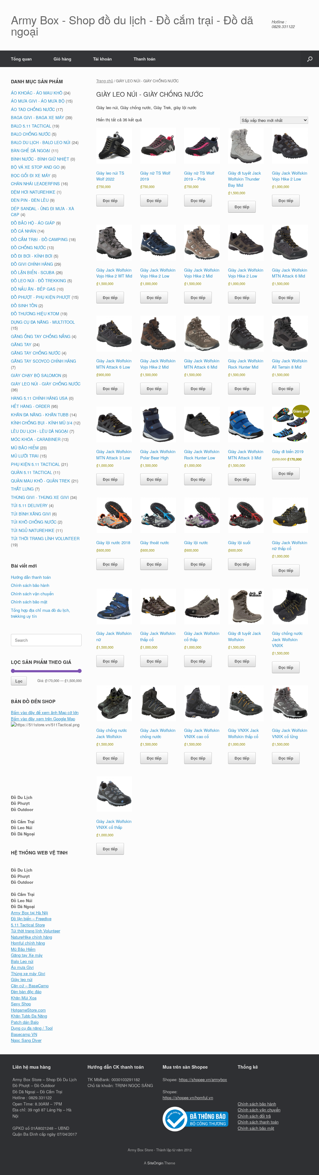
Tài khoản (102, 59)
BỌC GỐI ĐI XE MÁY (30, 175)
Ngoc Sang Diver (26, 1040)
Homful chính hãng (28, 943)
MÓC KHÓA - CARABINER (35, 439)
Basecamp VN (24, 1034)
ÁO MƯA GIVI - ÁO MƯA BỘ (37, 101)
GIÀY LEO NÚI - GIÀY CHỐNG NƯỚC (45, 384)
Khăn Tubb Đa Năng (29, 1016)
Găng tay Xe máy (27, 955)
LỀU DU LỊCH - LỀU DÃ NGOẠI (39, 431)
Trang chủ (104, 80)
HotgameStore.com (28, 1010)
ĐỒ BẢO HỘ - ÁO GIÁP (33, 223)
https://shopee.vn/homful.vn (188, 1097)
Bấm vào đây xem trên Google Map (43, 719)
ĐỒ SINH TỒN (24, 305)
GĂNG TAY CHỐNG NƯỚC (35, 353)
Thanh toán (144, 59)
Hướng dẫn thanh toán (31, 577)
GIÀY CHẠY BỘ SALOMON (36, 375)
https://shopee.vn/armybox (203, 1079)
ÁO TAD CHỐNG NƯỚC (33, 109)
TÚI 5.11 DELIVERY (29, 505)
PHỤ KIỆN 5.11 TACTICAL (35, 464)
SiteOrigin (155, 1162)
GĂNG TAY (21, 344)
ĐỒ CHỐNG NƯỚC (28, 247)
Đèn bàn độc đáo (26, 991)
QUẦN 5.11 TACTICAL (31, 472)
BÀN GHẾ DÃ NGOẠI (30, 150)
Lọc (18, 681)
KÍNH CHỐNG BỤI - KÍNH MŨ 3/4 (41, 423)
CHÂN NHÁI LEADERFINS (35, 183)
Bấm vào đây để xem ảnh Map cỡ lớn (45, 712)
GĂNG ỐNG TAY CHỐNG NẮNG (40, 336)
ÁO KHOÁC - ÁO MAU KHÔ (36, 93)
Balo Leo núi (22, 961)
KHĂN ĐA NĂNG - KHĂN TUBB (40, 415)
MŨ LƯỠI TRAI (25, 456)
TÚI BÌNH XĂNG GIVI (31, 514)
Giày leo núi (21, 979)
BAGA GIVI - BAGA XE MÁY (37, 117)
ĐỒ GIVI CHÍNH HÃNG (32, 264)
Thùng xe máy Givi (28, 973)
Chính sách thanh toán (258, 1122)
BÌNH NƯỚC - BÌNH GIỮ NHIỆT (40, 159)
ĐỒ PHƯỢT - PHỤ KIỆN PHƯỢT (40, 297)
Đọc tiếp (110, 200)
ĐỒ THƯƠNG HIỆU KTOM (35, 314)
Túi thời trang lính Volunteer (35, 931)
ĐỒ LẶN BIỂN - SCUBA (33, 272)
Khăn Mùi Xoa (23, 998)
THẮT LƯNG (22, 489)
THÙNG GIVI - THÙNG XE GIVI (40, 497)
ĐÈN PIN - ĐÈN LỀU (30, 200)
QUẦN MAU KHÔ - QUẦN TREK (40, 481)
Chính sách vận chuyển (32, 594)
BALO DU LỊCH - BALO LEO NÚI (40, 142)
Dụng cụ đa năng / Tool (32, 1028)
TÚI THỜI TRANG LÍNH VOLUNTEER (45, 538)
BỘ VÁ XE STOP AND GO (35, 167)
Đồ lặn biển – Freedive (31, 918)
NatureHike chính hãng (31, 937)
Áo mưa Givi (22, 967)
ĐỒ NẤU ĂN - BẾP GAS (33, 289)
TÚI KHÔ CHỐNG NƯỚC (33, 522)
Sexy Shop (21, 1004)
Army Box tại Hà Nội (29, 913)
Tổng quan (21, 59)
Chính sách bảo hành (30, 585)
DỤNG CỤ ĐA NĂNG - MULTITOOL (43, 322)
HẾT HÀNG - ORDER (30, 406)
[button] (310, 59)
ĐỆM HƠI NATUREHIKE (33, 192)
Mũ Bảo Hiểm (23, 949)
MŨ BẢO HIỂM (25, 448)
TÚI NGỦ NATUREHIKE (33, 530)
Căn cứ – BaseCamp (30, 986)
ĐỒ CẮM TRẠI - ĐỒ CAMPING (39, 239)
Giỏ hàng (62, 59)
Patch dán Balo (25, 1022)
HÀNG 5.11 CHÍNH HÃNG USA (39, 398)
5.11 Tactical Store (28, 925)
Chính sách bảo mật (29, 602)
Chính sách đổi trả (254, 1116)
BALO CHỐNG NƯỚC (30, 134)
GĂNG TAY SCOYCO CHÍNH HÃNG (43, 361)
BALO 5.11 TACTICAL (31, 126)
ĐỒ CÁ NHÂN (23, 231)
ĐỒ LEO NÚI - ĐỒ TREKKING (38, 280)
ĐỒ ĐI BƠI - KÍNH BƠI (31, 256)
